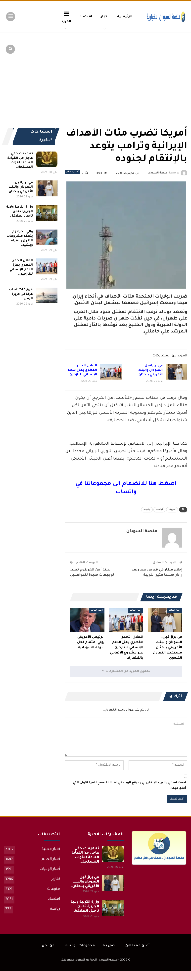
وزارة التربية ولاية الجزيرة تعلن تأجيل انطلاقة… (19, 211)
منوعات (53, 889)
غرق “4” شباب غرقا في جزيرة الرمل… (21, 294)
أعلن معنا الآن (137, 946)
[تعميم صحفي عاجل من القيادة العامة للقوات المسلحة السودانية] (46, 159)
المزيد (66, 21)
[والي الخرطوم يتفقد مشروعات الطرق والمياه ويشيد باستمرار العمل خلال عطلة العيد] (46, 237)
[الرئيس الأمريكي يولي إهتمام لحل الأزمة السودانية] (87, 620)
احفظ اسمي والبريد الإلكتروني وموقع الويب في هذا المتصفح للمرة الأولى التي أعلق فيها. (129, 785)
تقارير (55, 879)
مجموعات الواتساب (78, 946)
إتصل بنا (110, 946)
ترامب (159, 509)
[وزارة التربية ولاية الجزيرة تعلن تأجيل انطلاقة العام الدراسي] (46, 213)
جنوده (146, 509)
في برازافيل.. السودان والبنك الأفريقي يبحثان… (150, 370)
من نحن (48, 946)
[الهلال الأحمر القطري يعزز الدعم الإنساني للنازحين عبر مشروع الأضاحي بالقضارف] (111, 372)
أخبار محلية (51, 849)
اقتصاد (86, 16)
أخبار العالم (72, 172)
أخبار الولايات (50, 869)
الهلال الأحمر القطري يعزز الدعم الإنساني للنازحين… (82, 370)
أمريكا (172, 509)
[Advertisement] (148, 69)
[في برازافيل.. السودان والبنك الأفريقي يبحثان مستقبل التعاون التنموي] (176, 372)
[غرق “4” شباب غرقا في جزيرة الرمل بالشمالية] (46, 296)
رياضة (55, 909)
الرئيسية (124, 16)
